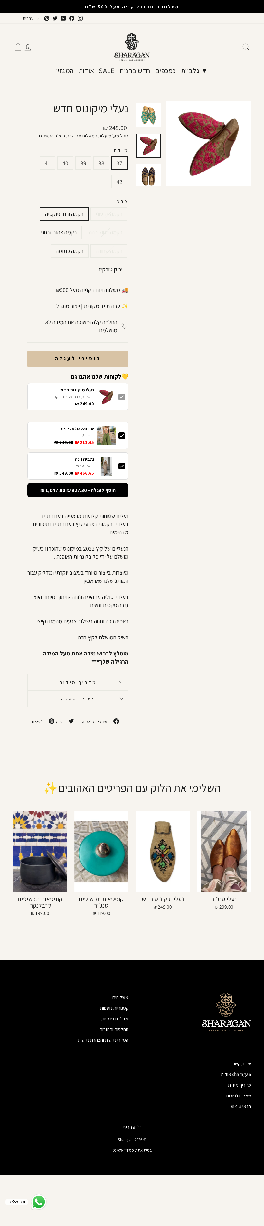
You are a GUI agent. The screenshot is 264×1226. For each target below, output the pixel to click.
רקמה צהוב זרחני (59, 232)
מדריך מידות (78, 682)
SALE (107, 70)
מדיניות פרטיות (114, 1018)
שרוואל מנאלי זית (77, 428)
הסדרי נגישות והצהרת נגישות (103, 1039)
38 (101, 163)
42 (119, 181)
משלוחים (120, 997)
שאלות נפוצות (238, 1095)
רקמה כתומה (69, 251)
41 (47, 163)
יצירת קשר (242, 1063)
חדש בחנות (134, 70)
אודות (86, 70)
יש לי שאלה (77, 698)
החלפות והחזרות (113, 1029)
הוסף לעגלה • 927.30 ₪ (78, 490)
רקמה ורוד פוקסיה (64, 214)
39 (83, 163)
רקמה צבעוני (109, 214)
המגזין (65, 70)
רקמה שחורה (109, 251)
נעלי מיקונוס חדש (77, 390)
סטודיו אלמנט (123, 1150)
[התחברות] (27, 47)
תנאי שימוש (241, 1106)
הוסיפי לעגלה (78, 358)
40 (65, 163)
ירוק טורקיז (110, 269)
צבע (122, 201)
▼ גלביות (194, 70)
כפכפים (165, 70)
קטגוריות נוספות (114, 1007)
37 (119, 163)
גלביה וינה (84, 459)
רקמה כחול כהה (105, 232)
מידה (121, 150)
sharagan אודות (236, 1074)
